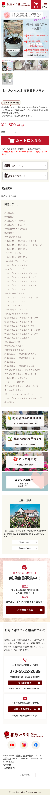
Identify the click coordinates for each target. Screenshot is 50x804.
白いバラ (34, 333)
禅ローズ (32, 277)
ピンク (33, 321)
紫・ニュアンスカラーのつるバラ (19, 394)
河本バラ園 (33, 297)
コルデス (32, 281)
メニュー (45, 7)
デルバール (33, 273)
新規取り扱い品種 (26, 366)
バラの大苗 (9, 212)
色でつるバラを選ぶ (12, 237)
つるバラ (32, 241)
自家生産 (21, 220)
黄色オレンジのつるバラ (15, 349)
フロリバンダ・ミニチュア (16, 261)
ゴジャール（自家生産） (15, 382)
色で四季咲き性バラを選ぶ (15, 229)
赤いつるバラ (30, 374)
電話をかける (25, 682)
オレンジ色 (35, 329)
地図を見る (25, 775)
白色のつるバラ (31, 386)
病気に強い (9, 216)
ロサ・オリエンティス (14, 305)
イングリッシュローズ (14, 269)
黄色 (32, 325)
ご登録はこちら (25, 610)
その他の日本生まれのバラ (16, 313)
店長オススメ (10, 353)
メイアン (32, 285)
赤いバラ (34, 317)
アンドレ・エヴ (35, 398)
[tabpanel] (25, 34)
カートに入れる (29, 140)
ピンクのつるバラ (32, 370)
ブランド (21, 224)
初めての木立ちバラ (27, 353)
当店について (25, 542)
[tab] (7, 66)
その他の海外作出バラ (14, 293)
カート (36, 7)
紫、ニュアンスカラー (14, 341)
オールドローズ (35, 245)
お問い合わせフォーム (25, 709)
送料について (17, 165)
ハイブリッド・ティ (13, 253)
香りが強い (9, 402)
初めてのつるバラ (26, 358)
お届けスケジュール (17, 175)
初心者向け (9, 233)
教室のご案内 (25, 548)
